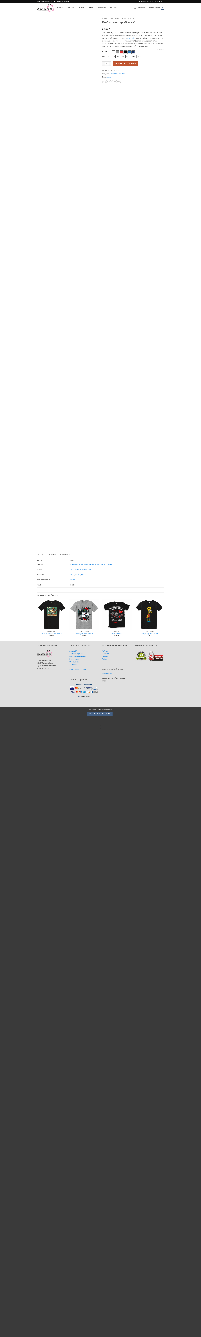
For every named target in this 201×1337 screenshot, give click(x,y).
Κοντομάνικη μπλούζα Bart (149, 185)
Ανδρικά (105, 202)
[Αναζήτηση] (135, 8)
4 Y (71, 126)
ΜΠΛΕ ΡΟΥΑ (96, 116)
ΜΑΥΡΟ (88, 116)
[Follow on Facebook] (155, 1)
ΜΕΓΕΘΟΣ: (105, 56)
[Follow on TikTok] (159, 1)
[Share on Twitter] (108, 81)
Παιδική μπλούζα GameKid (84, 185)
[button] (146, 1)
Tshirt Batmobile (116, 185)
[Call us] (163, 1)
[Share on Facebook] (104, 81)
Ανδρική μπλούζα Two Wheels (52, 185)
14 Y (85, 126)
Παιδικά (105, 208)
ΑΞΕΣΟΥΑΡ (102, 8)
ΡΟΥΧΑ (91, 8)
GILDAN (72, 131)
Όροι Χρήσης (74, 213)
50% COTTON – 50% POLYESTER (80, 121)
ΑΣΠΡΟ (72, 116)
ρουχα (109, 77)
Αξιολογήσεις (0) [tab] (66, 106)
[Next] (164, 171)
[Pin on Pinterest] (115, 81)
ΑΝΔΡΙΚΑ (60, 8)
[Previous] (36, 171)
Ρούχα (104, 210)
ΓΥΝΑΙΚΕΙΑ (72, 8)
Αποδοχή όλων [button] (145, 1327)
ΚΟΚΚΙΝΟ (82, 116)
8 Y (76, 126)
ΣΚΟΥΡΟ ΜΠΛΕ (106, 116)
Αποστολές (73, 202)
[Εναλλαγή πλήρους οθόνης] (8, 273)
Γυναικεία (105, 205)
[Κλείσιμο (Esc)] (20, 273)
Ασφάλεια (73, 216)
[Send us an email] (161, 1)
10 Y (79, 126)
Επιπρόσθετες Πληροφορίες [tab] (47, 106)
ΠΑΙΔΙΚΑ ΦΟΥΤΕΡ (128, 19)
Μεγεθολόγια (107, 224)
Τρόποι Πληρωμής (76, 205)
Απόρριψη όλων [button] (175, 1327)
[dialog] (100, 1327)
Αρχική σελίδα (107, 19)
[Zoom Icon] (97, 19)
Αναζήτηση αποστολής (77, 221)
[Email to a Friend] (111, 81)
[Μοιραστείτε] (14, 273)
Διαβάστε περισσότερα (34, 1327)
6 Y (73, 126)
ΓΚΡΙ (77, 116)
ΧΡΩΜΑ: (104, 52)
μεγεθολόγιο (131, 38)
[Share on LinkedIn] (119, 81)
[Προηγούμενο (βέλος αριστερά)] (2, 282)
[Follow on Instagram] (157, 1)
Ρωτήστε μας (74, 210)
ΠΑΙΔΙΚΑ (82, 8)
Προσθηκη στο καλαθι (125, 63)
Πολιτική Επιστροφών (77, 208)
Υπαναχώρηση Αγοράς (99, 265)
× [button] (198, 1320)
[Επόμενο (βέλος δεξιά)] (8, 282)
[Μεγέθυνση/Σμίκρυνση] (2, 273)
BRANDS (113, 8)
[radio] (113, 52)
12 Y (82, 126)
